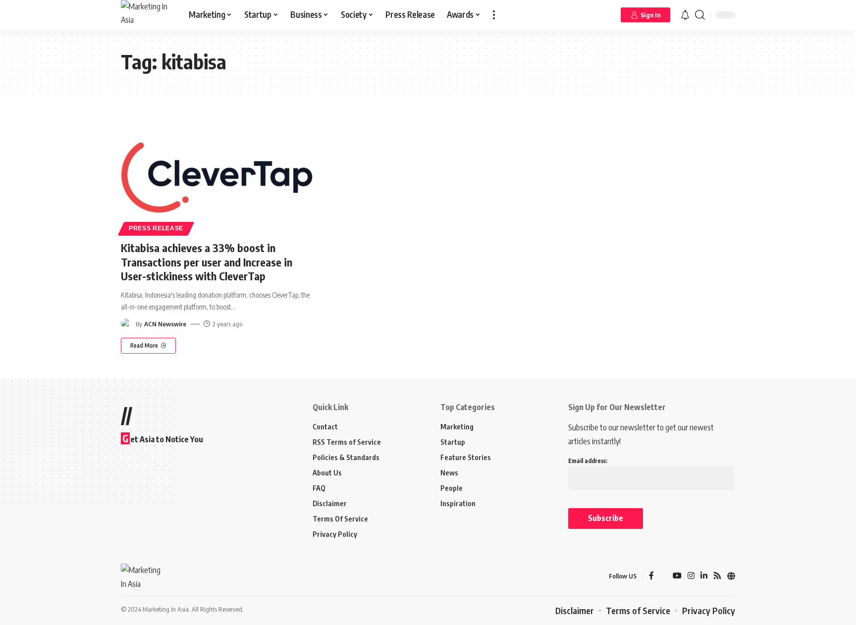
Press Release (156, 228)
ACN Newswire (165, 324)
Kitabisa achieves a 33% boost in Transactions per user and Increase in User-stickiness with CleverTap (206, 262)
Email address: (587, 461)
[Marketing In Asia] (147, 15)
